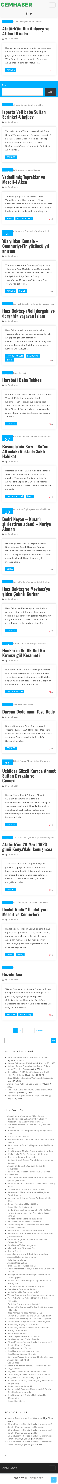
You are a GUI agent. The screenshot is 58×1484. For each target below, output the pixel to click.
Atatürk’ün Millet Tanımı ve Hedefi (23, 1292)
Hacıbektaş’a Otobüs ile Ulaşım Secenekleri (27, 1327)
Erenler (11, 157)
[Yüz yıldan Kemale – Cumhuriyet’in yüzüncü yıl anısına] (29, 233)
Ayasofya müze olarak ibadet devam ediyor (27, 1254)
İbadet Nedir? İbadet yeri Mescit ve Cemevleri (25, 911)
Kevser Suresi (14, 1251)
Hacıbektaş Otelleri (16, 1401)
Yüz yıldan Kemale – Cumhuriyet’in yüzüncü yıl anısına (25, 246)
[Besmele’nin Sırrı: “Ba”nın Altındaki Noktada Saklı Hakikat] (29, 438)
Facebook (18, 22)
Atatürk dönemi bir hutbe (19, 1360)
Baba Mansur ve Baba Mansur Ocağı (24, 1313)
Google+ (31, 22)
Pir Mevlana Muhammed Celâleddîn (24, 1222)
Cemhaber (13, 38)
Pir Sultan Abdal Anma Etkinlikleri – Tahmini (27, 1057)
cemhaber (37, 1478)
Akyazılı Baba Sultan (17, 1263)
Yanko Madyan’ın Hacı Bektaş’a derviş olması (28, 1374)
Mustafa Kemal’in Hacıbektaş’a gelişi (24, 1219)
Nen (36, 1433)
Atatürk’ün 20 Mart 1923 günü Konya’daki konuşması (27, 846)
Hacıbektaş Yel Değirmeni (19, 1207)
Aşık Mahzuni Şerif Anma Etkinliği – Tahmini (27, 1095)
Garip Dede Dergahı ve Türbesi (22, 1289)
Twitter (8, 22)
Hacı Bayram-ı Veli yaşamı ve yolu (23, 1351)
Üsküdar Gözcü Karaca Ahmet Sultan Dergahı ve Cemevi (29, 775)
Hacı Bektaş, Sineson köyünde (21, 1354)
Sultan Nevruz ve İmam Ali (19, 1386)
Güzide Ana (12, 974)
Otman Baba (13, 1363)
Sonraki (39, 1030)
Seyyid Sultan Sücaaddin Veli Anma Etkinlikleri (29, 1078)
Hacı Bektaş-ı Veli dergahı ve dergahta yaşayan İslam (28, 313)
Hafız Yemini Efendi (16, 1260)
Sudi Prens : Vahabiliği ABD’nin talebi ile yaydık (29, 1318)
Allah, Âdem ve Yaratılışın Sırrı (21, 1248)
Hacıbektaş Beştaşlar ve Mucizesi (23, 1324)
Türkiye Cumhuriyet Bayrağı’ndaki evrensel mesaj (30, 1295)
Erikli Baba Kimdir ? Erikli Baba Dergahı (25, 1286)
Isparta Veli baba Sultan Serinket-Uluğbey (24, 114)
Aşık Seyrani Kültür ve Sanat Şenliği (24, 1084)
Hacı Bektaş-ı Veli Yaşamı (19, 1348)
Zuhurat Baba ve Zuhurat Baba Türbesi (25, 1189)
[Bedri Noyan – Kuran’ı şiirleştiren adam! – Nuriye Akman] (29, 511)
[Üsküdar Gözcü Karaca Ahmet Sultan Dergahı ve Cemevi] (29, 762)
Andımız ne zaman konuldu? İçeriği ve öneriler (29, 1366)
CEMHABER (10, 1468)
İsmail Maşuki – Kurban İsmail (21, 1266)
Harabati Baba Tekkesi (22, 380)
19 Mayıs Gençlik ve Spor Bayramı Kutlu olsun (29, 1316)
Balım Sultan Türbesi (17, 1333)
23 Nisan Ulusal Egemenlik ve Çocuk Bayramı (28, 1321)
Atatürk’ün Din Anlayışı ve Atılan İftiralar (25, 31)
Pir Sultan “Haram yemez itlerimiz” (23, 1304)
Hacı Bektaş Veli (15, 356)
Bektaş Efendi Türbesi (17, 1330)
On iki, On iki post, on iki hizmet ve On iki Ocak (29, 1210)
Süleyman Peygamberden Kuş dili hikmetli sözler (30, 1357)
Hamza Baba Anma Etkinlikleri (21, 1063)
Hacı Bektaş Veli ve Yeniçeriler (21, 1245)
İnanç (9, 218)
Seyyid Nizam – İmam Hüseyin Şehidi (25, 1377)
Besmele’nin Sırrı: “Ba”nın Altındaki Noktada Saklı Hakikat (26, 451)
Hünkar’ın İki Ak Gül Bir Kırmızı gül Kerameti (23, 652)
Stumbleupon (44, 22)
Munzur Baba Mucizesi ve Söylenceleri (25, 1230)
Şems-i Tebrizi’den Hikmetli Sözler (23, 1204)
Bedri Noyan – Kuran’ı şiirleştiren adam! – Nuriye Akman (26, 524)
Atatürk (11, 70)
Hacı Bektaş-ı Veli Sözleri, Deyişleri (23, 1339)
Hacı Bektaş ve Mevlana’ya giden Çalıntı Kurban (26, 591)
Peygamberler (24, 218)
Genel (22, 291)
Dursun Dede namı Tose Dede (28, 711)
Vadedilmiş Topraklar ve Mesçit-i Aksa (23, 179)
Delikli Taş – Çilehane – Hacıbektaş (23, 1336)
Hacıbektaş (32, 356)
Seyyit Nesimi (13, 1368)
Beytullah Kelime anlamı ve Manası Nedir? (27, 1371)
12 (31, 1030)
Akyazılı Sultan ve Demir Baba (21, 1257)
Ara (4, 85)
